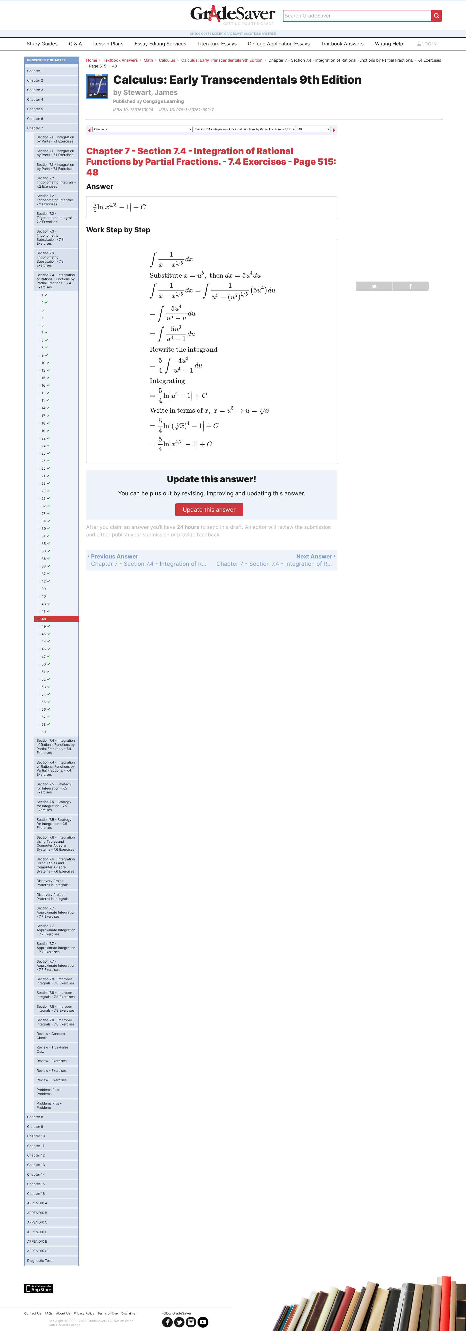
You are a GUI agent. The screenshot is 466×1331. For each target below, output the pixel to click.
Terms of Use (108, 1313)
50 (44, 664)
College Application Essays (279, 44)
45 (44, 634)
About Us (63, 1313)
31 (44, 536)
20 (44, 468)
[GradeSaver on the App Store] (38, 1288)
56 (44, 709)
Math (148, 60)
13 (44, 370)
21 (44, 476)
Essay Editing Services (160, 44)
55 (44, 702)
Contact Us (32, 1313)
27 (44, 513)
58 (44, 724)
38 (44, 566)
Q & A (75, 44)
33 (44, 551)
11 (44, 400)
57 (44, 717)
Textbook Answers (342, 44)
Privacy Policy (84, 1313)
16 (44, 385)
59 (44, 732)
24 (44, 446)
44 (44, 641)
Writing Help (389, 44)
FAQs (49, 1313)
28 (44, 491)
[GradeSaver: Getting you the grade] (233, 15)
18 (44, 423)
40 (44, 596)
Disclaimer (129, 1313)
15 (44, 378)
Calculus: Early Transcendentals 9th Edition (222, 60)
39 (44, 589)
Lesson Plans (108, 44)
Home (91, 60)
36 (44, 559)
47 (44, 657)
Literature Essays (217, 44)
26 (44, 461)
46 (44, 649)
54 (44, 694)
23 (44, 483)
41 (44, 611)
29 (44, 498)
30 (44, 528)
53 (44, 687)
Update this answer (209, 509)
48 (44, 619)
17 (44, 416)
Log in (429, 43)
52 (44, 679)
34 (44, 521)
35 (44, 543)
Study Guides (42, 44)
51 (44, 672)
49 (44, 626)
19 (44, 431)
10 (44, 363)
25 (44, 453)
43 (44, 604)
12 (44, 393)
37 (44, 574)
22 (44, 438)
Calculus (167, 60)
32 (44, 506)
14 (44, 408)
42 (44, 581)
